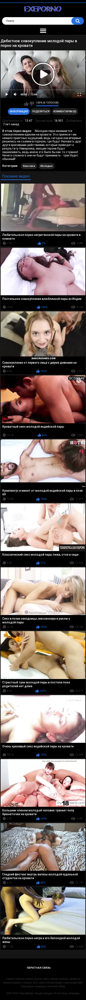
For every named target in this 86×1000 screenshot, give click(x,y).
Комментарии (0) (64, 111)
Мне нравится (26, 104)
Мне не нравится (32, 104)
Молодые (46, 166)
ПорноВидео (26, 993)
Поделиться (40, 111)
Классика (29, 166)
